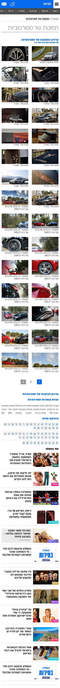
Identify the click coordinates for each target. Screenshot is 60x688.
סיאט (15, 409)
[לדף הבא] (23, 382)
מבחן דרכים (40, 413)
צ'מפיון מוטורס (25, 409)
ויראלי (11, 11)
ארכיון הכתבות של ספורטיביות (40, 394)
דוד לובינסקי (50, 405)
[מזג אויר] (12, 4)
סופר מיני (27, 405)
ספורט (21, 11)
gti (57, 405)
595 (10, 413)
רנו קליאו (51, 409)
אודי (10, 409)
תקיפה (19, 413)
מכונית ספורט (39, 409)
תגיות (47, 4)
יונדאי (4, 409)
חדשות (44, 11)
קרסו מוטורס (7, 405)
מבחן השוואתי (37, 405)
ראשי (55, 11)
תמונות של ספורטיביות (37, 19)
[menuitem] (44, 11)
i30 (3, 413)
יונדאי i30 (54, 413)
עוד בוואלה (52, 449)
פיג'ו (20, 405)
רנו (57, 409)
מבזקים (33, 11)
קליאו (15, 405)
